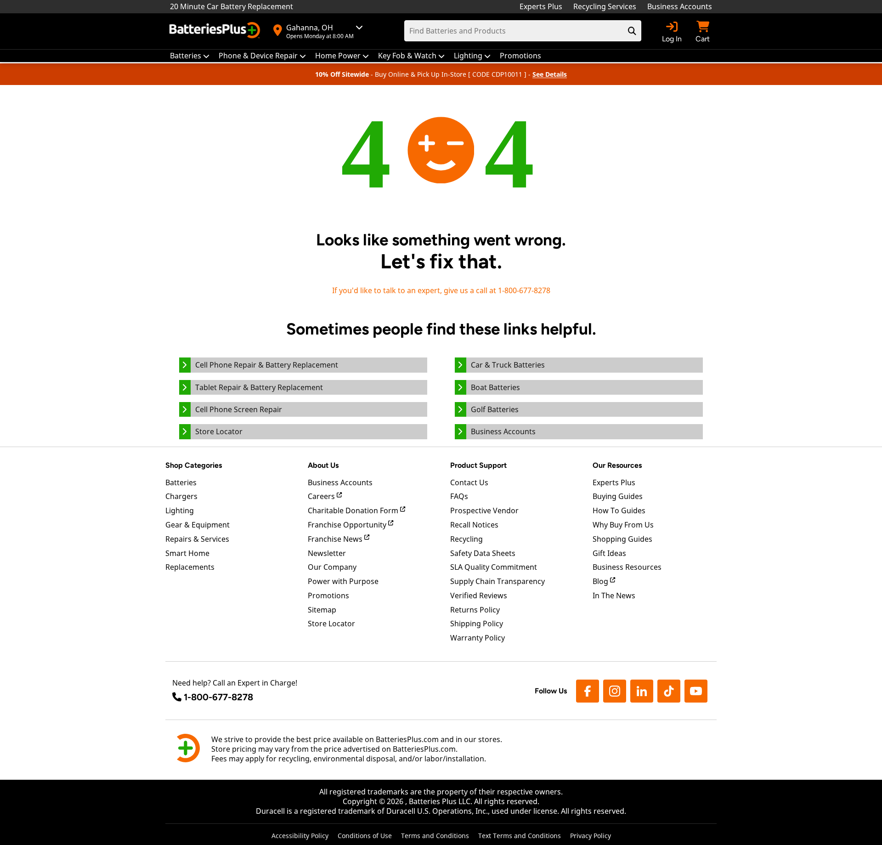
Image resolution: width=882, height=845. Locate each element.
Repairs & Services (197, 539)
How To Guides (619, 510)
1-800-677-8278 (218, 697)
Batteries (181, 482)
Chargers (181, 496)
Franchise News (336, 539)
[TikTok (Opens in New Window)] (668, 691)
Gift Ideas (609, 553)
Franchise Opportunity (348, 525)
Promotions (328, 595)
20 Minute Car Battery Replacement (231, 6)
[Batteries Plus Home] (215, 31)
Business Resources (627, 567)
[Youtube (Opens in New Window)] (695, 691)
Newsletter (327, 553)
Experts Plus (541, 6)
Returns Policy (475, 610)
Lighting (179, 510)
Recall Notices (474, 525)
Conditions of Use (365, 835)
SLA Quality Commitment (493, 567)
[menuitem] (189, 55)
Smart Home (187, 553)
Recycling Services (604, 6)
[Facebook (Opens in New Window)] (587, 691)
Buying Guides (618, 496)
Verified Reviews (478, 595)
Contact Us (469, 482)
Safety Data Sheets (482, 553)
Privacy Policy (590, 835)
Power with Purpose (343, 581)
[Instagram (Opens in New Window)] (614, 691)
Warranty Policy (477, 638)
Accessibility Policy (299, 835)
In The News (614, 595)
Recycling (466, 539)
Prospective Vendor (484, 510)
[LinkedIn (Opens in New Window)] (641, 691)
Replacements (190, 567)
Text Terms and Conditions (519, 835)
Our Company (332, 567)
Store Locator (331, 623)
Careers (322, 496)
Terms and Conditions (435, 835)
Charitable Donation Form (354, 510)
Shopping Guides (622, 539)
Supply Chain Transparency (497, 581)
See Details (549, 74)
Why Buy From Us (623, 525)
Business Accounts (679, 6)
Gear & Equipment (197, 525)
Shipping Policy (476, 623)
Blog (601, 581)
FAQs (459, 496)
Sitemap (322, 610)
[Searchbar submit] (632, 31)
